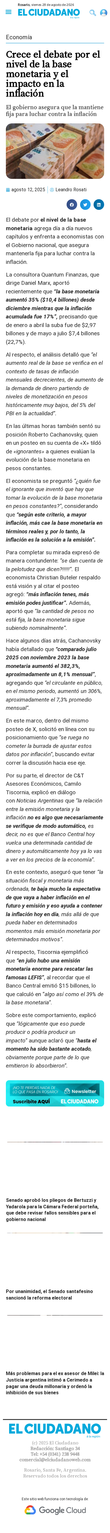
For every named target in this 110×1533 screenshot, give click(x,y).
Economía (19, 37)
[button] (8, 12)
